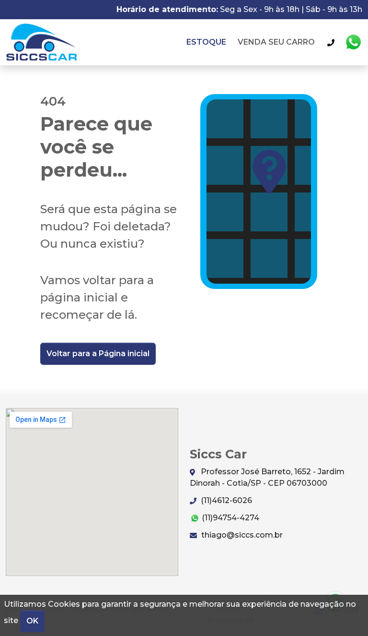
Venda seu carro (276, 42)
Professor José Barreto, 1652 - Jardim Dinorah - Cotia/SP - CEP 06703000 (267, 477)
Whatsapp (353, 42)
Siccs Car (42, 42)
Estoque (206, 42)
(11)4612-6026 (225, 500)
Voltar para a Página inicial (98, 353)
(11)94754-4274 (229, 517)
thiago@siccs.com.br (241, 535)
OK (32, 620)
